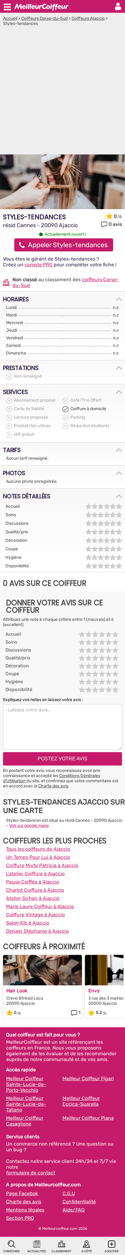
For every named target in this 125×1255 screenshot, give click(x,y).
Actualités (36, 1251)
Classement (61, 1251)
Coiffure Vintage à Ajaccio (35, 915)
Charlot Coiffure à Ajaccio (35, 890)
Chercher (11, 1251)
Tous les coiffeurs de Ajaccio (38, 849)
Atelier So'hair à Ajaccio (32, 898)
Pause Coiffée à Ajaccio (32, 882)
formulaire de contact (30, 1173)
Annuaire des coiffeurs (41, 6)
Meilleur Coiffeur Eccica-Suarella (81, 1101)
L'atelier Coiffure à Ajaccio (35, 873)
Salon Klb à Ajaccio (27, 923)
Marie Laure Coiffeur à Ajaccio (40, 906)
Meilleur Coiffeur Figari (88, 1078)
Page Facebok (22, 1193)
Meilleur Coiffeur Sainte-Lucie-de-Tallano (26, 1104)
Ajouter (112, 1251)
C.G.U (68, 1193)
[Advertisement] (62, 91)
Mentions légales (25, 1210)
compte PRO (38, 265)
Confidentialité (79, 1202)
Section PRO (20, 1218)
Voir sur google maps (29, 825)
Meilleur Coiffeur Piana (88, 1118)
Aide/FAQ (73, 1210)
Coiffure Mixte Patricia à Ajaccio (42, 865)
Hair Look (16, 991)
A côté (86, 1251)
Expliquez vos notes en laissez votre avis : (43, 699)
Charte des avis (53, 786)
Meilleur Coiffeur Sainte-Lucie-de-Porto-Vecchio (26, 1084)
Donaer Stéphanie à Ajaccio (37, 931)
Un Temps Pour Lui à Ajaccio (38, 857)
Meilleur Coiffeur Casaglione (24, 1121)
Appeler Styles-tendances (68, 245)
